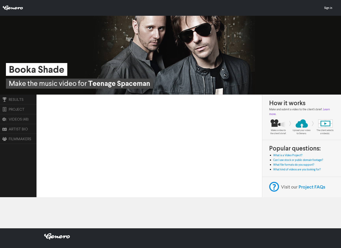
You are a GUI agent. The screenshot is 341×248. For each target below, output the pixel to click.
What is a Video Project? (287, 155)
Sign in (328, 7)
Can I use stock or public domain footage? (298, 160)
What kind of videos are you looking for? (297, 169)
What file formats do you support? (293, 164)
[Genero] (57, 238)
